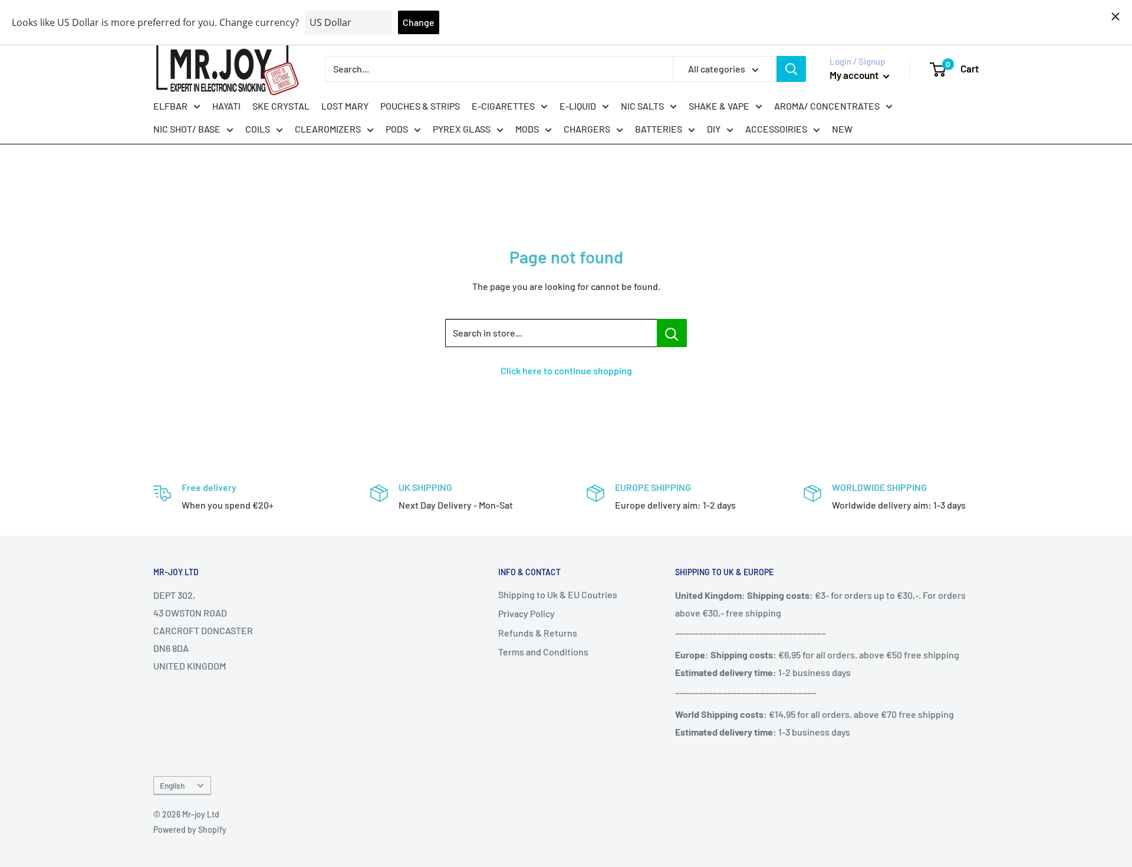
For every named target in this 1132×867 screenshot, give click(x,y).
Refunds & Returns (537, 632)
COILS (257, 128)
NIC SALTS (642, 105)
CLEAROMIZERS (328, 128)
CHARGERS (587, 128)
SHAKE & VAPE (719, 105)
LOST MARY (344, 105)
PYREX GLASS (462, 128)
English (172, 785)
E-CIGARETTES (503, 105)
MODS (527, 128)
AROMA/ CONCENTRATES (827, 105)
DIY (713, 128)
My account (855, 75)
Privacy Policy (526, 613)
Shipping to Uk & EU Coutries (557, 594)
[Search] (791, 69)
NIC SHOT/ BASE (187, 128)
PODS (397, 128)
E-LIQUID (578, 105)
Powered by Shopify (189, 830)
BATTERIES (658, 128)
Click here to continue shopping (566, 370)
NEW (842, 128)
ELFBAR (170, 105)
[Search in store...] (672, 333)
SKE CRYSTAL (281, 105)
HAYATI (226, 105)
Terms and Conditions (543, 651)
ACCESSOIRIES (776, 128)
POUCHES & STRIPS (420, 105)
